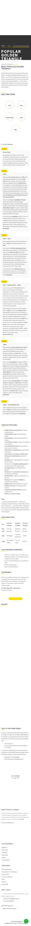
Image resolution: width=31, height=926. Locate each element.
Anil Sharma (15, 776)
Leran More (21, 819)
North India (5, 850)
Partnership (5, 884)
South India (5, 855)
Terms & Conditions (7, 877)
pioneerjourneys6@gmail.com (11, 898)
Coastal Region (6, 860)
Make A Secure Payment (9, 908)
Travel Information (7, 869)
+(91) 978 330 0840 (8, 901)
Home (3, 46)
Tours (9, 46)
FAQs (3, 879)
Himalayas (4, 852)
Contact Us (27, 21)
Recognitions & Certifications (10, 872)
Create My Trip (19, 21)
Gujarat (4, 857)
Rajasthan (4, 847)
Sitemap (4, 882)
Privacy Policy (5, 874)
